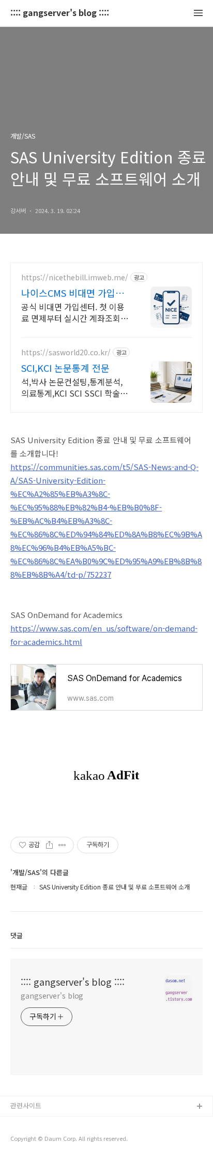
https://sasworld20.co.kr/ (66, 352)
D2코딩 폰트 (28, 1123)
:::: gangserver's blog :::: (59, 13)
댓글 (16, 935)
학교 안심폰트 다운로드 (44, 1140)
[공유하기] (49, 845)
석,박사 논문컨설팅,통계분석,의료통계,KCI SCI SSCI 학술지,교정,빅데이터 (75, 387)
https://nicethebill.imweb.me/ (74, 277)
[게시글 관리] (62, 845)
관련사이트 (25, 1105)
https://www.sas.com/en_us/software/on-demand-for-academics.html (103, 635)
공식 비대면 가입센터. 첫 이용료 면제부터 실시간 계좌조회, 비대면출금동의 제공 (73, 312)
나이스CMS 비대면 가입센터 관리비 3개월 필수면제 (72, 293)
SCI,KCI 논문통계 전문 (65, 367)
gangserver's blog (52, 995)
